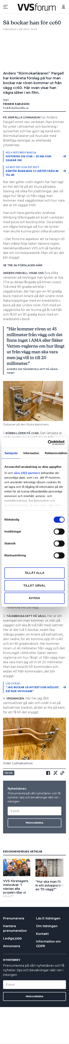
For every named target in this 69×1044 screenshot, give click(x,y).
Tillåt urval (34, 585)
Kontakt (42, 934)
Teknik (9, 772)
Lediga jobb (12, 938)
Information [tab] (31, 453)
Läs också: (33, 687)
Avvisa (34, 598)
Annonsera (11, 946)
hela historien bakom (28, 156)
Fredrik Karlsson (16, 104)
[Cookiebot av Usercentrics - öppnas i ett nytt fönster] (49, 442)
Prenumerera (13, 918)
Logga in (63, 6)
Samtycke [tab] (11, 453)
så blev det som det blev (32, 171)
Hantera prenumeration (15, 928)
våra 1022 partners (27, 473)
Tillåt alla (34, 572)
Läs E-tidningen (48, 918)
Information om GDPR (48, 944)
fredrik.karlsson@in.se (16, 108)
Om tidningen (47, 926)
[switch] (59, 531)
